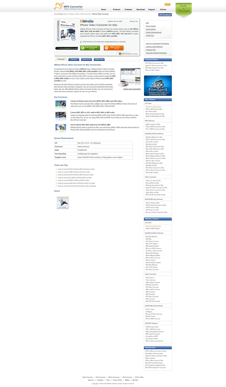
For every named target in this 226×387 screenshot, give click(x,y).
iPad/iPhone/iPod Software (154, 133)
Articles (163, 9)
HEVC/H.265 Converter (153, 301)
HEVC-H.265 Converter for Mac (156, 194)
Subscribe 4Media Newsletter (156, 53)
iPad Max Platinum (151, 236)
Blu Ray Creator (150, 316)
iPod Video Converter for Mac (154, 63)
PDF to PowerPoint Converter (155, 331)
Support (151, 9)
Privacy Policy (117, 380)
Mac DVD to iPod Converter (154, 363)
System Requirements (154, 32)
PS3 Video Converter (152, 296)
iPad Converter (127, 377)
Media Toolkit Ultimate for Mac (155, 116)
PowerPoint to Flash (152, 338)
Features (74, 59)
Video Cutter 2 (150, 277)
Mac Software (150, 99)
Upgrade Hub (151, 50)
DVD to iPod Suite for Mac (154, 109)
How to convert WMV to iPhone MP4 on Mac (73, 180)
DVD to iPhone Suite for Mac (154, 360)
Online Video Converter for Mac (155, 190)
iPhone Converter (114, 377)
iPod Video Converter (152, 269)
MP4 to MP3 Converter (153, 289)
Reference (90, 42)
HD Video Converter (152, 284)
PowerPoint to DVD (152, 336)
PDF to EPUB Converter (153, 329)
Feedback (100, 380)
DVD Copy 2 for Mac (152, 210)
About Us (91, 380)
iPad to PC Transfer (151, 243)
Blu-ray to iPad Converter (153, 248)
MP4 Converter (150, 294)
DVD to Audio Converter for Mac (156, 205)
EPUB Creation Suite (152, 327)
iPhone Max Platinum (152, 253)
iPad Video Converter (152, 241)
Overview (61, 59)
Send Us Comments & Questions (157, 43)
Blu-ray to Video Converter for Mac (156, 212)
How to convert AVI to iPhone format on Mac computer (77, 186)
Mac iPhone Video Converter (154, 353)
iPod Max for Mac (151, 165)
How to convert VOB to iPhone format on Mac (74, 172)
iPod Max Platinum (151, 265)
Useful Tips (150, 36)
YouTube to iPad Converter (154, 250)
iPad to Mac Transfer (152, 142)
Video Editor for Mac (152, 192)
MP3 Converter (150, 292)
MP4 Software (149, 121)
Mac (77, 14)
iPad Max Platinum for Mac (154, 137)
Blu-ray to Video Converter (154, 314)
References (86, 59)
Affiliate (127, 380)
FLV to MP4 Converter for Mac (155, 129)
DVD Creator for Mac (152, 207)
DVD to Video (150, 309)
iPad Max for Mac (151, 144)
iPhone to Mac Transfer (152, 70)
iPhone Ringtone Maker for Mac (155, 156)
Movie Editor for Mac (152, 183)
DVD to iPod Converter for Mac (155, 170)
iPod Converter (100, 377)
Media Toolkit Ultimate (153, 228)
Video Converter (85, 14)
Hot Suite (148, 103)
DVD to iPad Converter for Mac (155, 139)
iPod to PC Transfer (152, 267)
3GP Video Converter (152, 287)
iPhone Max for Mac (152, 151)
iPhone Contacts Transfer (153, 262)
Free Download (91, 48)
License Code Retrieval (154, 47)
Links (108, 380)
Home (65, 14)
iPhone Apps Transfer (152, 246)
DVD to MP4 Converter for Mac (155, 126)
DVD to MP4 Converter (153, 318)
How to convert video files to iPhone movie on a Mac (76, 183)
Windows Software (152, 219)
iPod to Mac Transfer (152, 172)
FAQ (147, 23)
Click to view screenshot (131, 89)
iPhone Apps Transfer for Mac (155, 153)
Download (141, 9)
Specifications (151, 29)
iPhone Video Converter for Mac (155, 158)
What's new (99, 59)
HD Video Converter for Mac (154, 185)
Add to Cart (114, 48)
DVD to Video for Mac (153, 203)
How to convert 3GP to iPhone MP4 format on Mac (76, 175)
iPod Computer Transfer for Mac (155, 365)
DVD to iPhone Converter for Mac (155, 351)
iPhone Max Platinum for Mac (155, 149)
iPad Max (148, 239)
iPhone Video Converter (153, 258)
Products (72, 14)
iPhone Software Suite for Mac (155, 114)
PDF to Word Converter (153, 334)
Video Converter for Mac (153, 180)
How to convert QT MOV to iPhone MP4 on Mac (75, 178)
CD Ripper (149, 311)
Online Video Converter (153, 282)
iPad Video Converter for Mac (154, 68)
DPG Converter (150, 299)
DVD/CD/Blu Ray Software (154, 199)
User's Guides (151, 26)
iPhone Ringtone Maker (153, 255)
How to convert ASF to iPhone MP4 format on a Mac (76, 169)
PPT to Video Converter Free (154, 341)
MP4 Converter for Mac (153, 124)
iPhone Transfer (150, 260)
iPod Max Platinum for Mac (154, 163)
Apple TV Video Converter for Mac (156, 65)
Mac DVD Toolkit (151, 111)
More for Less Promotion (153, 107)
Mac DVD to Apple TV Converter (155, 367)
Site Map (135, 380)
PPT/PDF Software (151, 323)
